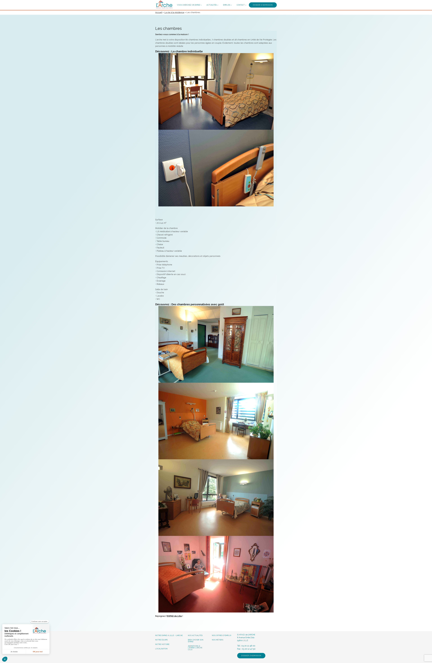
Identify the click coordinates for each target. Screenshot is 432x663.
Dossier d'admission (251, 655)
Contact (241, 5)
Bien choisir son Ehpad (195, 640)
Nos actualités (195, 635)
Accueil (158, 12)
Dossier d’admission (263, 5)
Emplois (226, 5)
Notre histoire (162, 644)
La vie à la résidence (174, 12)
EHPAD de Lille (174, 616)
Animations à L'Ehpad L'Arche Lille (195, 647)
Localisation (161, 649)
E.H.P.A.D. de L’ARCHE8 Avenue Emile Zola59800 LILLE (246, 638)
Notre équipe (161, 640)
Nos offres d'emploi (221, 635)
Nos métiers (217, 640)
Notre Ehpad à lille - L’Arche (169, 635)
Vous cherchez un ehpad (188, 5)
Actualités (212, 5)
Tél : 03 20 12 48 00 (246, 646)
